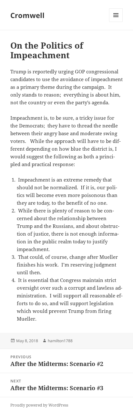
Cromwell (27, 15)
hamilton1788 (60, 340)
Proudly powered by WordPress (39, 405)
